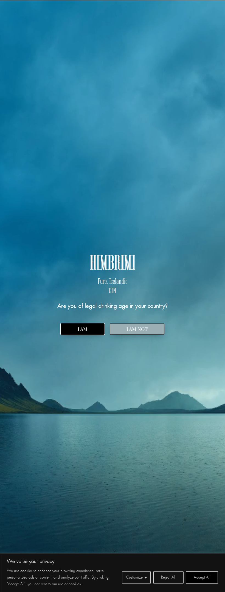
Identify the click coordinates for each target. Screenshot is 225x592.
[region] (112, 572)
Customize (134, 577)
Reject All (168, 577)
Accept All (202, 577)
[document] (112, 296)
